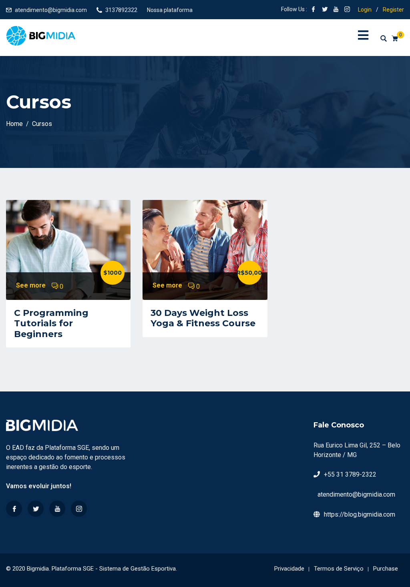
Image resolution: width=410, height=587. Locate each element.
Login (365, 9)
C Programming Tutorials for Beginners (51, 323)
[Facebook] (14, 509)
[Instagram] (79, 509)
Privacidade (289, 568)
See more (31, 285)
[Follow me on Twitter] (325, 10)
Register (393, 9)
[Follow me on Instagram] (347, 10)
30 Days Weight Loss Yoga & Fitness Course (203, 318)
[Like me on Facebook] (313, 10)
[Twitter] (36, 509)
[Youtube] (57, 509)
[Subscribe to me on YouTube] (336, 10)
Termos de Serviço (339, 568)
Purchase (385, 568)
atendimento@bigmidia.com (51, 10)
